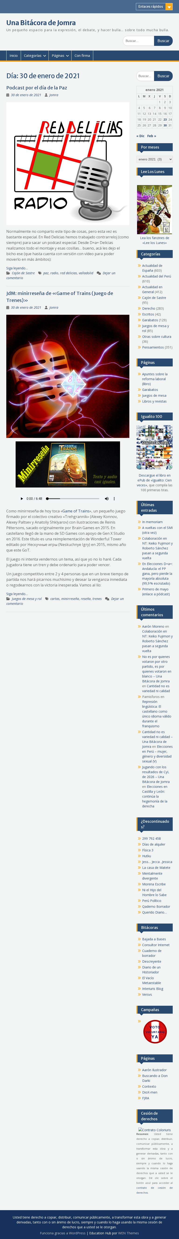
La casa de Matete (156, 867)
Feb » (151, 136)
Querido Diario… (154, 912)
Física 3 (147, 850)
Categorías (32, 55)
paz (45, 273)
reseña (86, 598)
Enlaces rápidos (150, 6)
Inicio (14, 55)
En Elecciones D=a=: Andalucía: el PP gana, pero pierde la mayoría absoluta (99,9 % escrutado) (157, 574)
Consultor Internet (156, 945)
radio (54, 273)
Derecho (148, 308)
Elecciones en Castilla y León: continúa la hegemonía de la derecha (154, 796)
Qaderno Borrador (156, 906)
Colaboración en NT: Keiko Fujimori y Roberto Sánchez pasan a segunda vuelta (157, 548)
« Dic (140, 136)
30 (165, 125)
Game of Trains (76, 511)
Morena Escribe (154, 884)
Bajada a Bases (154, 939)
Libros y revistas (154, 401)
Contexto (149, 1086)
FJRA (145, 1098)
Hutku (146, 856)
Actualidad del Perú (156, 276)
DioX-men (149, 1092)
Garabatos (150, 320)
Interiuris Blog (152, 988)
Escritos (148, 314)
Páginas (58, 55)
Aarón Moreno (153, 626)
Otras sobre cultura (156, 336)
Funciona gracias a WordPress (63, 1233)
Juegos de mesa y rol (27, 598)
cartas (54, 598)
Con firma (82, 55)
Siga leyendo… (17, 268)
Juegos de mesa (154, 395)
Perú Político (151, 900)
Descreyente (151, 961)
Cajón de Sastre (23, 273)
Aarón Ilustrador (154, 1070)
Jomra (53, 95)
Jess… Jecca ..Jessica (157, 862)
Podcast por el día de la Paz (36, 88)
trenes (97, 598)
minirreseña (70, 598)
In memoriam (152, 522)
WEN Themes (128, 1233)
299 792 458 (151, 838)
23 (165, 120)
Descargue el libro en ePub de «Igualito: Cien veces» (154, 480)
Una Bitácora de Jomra (41, 23)
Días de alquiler (153, 844)
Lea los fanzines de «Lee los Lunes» (154, 240)
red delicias (68, 273)
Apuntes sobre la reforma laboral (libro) (155, 379)
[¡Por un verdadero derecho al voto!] (155, 1043)
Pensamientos (153, 347)
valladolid (86, 273)
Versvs (147, 994)
